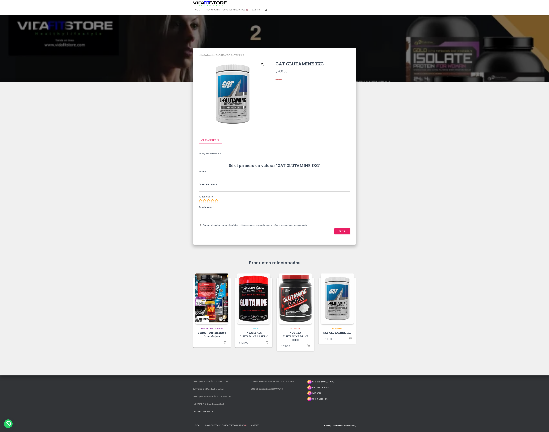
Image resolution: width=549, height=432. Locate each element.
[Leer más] (224, 342)
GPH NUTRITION (320, 399)
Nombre (202, 172)
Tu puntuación (206, 197)
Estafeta (197, 411)
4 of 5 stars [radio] (212, 201)
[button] (262, 64)
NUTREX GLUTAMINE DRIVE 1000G (295, 336)
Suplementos (209, 55)
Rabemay (351, 425)
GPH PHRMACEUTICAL (323, 382)
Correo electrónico (208, 184)
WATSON (316, 393)
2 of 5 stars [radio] (204, 201)
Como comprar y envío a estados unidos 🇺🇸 (227, 10)
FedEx (206, 411)
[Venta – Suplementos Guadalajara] (211, 298)
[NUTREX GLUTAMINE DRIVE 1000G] (295, 298)
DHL (213, 411)
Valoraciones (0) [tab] (210, 140)
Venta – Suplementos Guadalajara (212, 334)
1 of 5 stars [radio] (200, 201)
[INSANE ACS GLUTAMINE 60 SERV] (253, 298)
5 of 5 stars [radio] (216, 201)
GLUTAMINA (221, 55)
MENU (198, 10)
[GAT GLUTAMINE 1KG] (337, 298)
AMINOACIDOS (207, 328)
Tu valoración (206, 207)
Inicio (201, 55)
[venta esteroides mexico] (210, 3)
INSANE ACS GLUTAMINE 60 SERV (254, 334)
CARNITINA (218, 328)
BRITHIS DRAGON (320, 387)
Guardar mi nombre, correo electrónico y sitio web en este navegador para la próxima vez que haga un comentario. (255, 225)
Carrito (256, 10)
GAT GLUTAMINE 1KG (337, 332)
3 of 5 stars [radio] (208, 201)
